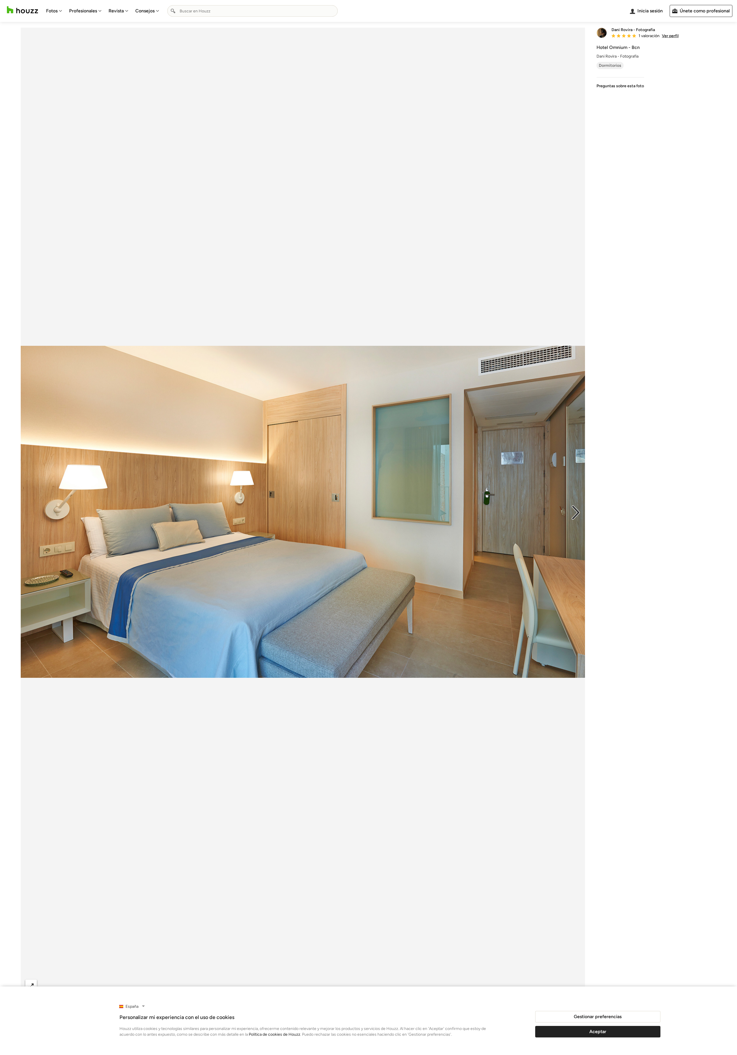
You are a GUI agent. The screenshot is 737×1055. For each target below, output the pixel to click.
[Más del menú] (574, 985)
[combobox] (252, 11)
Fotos (52, 11)
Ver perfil (670, 36)
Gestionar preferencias (598, 1016)
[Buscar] (173, 11)
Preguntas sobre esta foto (620, 86)
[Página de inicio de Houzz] (22, 9)
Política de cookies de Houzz (274, 1034)
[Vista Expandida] (31, 985)
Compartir (289, 985)
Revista (116, 11)
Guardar (326, 985)
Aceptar (597, 1031)
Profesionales (83, 11)
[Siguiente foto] (576, 512)
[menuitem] (54, 11)
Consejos (145, 11)
